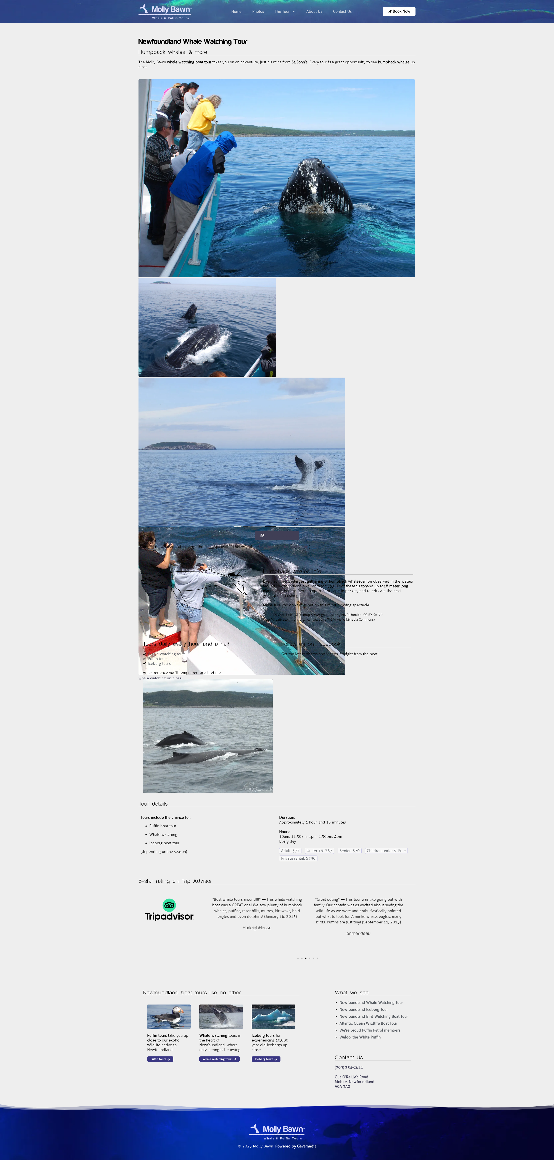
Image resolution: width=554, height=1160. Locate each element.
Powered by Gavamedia (295, 1146)
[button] (206, 922)
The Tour (282, 11)
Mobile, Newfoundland (354, 1081)
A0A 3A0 (342, 1086)
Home (236, 11)
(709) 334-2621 (349, 1067)
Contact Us (342, 11)
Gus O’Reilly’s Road (351, 1077)
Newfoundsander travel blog (283, 546)
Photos (258, 11)
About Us (314, 11)
